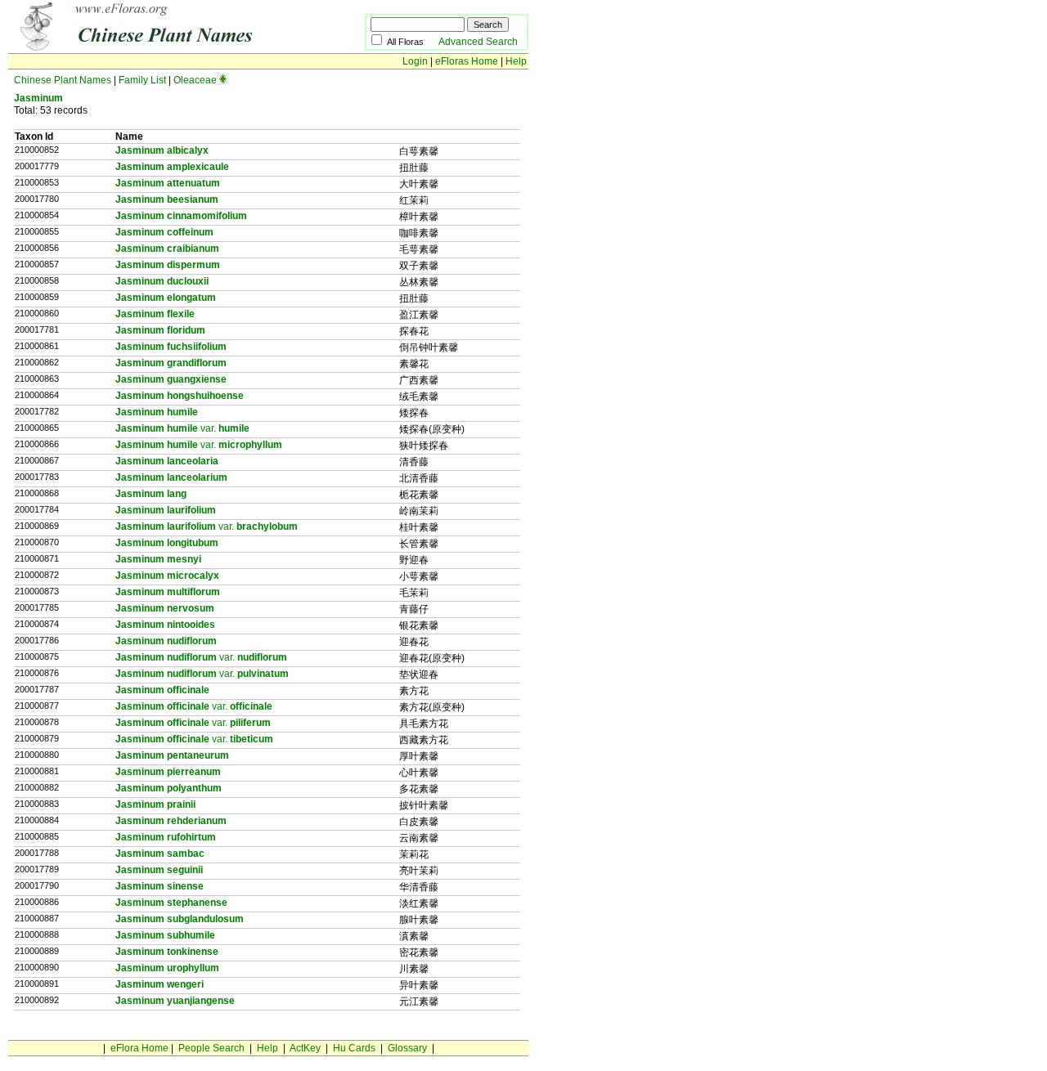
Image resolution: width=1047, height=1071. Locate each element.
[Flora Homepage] (161, 47)
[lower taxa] (223, 80)
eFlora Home (139, 1048)
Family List (142, 80)
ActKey (305, 1048)
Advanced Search (478, 41)
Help (516, 61)
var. (182, 428)
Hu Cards (354, 1048)
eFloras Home (466, 61)
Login (415, 61)
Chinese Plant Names (62, 80)
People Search (211, 1048)
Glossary (407, 1048)
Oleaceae (195, 80)
